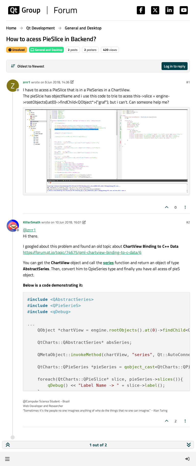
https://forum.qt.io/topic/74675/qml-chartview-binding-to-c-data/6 (82, 252)
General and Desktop (48, 49)
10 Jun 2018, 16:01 (68, 222)
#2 (188, 222)
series (108, 262)
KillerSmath (31, 222)
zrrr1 (26, 82)
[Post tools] (185, 207)
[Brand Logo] (42, 10)
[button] (7, 459)
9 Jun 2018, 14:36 (57, 82)
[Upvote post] (166, 207)
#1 (188, 82)
